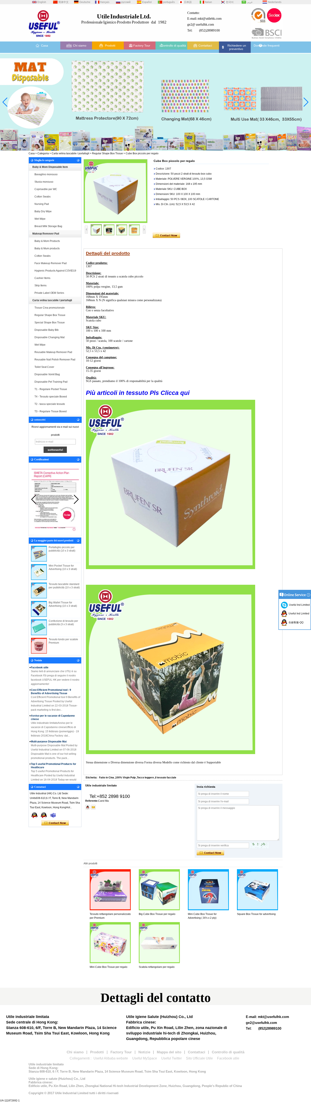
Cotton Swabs (42, 196)
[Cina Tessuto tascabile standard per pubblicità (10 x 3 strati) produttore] (39, 590)
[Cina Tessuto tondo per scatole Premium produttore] (39, 646)
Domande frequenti (266, 45)
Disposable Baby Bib (46, 329)
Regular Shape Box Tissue (107, 153)
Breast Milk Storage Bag (48, 226)
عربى (250, 2)
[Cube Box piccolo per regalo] (115, 191)
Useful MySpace (144, 1058)
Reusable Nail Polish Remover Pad (54, 359)
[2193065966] (87, 807)
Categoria (43, 153)
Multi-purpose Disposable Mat (49, 734)
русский (126, 2)
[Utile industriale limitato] (44, 38)
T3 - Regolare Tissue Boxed (50, 411)
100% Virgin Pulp (125, 777)
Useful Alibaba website (111, 1058)
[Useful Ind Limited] (43, 815)
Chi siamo (79, 45)
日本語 (188, 2)
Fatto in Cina (106, 777)
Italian (208, 2)
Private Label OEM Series (49, 292)
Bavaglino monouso (46, 174)
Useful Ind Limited (299, 604)
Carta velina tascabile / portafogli (70, 153)
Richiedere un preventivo (236, 47)
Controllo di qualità (173, 45)
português (169, 2)
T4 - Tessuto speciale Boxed (50, 396)
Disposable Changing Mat (49, 337)
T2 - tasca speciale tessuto (49, 404)
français (104, 2)
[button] (143, 147)
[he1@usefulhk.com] (93, 807)
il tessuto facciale (165, 777)
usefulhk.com (205, 24)
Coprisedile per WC (45, 189)
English (41, 2)
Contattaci (205, 45)
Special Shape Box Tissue (49, 322)
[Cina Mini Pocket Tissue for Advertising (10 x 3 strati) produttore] (39, 572)
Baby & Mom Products (47, 241)
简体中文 (63, 2)
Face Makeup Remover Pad (50, 263)
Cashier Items (42, 278)
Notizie (144, 1052)
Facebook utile (228, 1058)
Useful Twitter (171, 1058)
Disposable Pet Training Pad (50, 381)
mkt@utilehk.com (210, 18)
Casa (44, 45)
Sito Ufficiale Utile (199, 1058)
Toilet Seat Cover (44, 366)
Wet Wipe (39, 218)
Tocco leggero (145, 777)
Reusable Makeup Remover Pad (53, 352)
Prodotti (110, 45)
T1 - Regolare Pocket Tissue (50, 389)
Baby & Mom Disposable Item (50, 167)
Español (147, 2)
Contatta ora (55, 823)
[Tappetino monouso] (155, 102)
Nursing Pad (41, 204)
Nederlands (274, 2)
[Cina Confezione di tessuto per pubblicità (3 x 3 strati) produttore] (39, 627)
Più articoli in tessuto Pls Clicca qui (138, 392)
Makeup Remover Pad (45, 233)
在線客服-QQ (295, 622)
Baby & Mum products (47, 248)
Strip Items (40, 285)
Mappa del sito (169, 1052)
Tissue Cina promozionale (49, 307)
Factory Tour (141, 45)
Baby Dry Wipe (43, 211)
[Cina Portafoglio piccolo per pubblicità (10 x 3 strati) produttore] (39, 554)
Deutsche (84, 2)
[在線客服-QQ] (34, 815)
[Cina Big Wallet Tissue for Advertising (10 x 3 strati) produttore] (39, 609)
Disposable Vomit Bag (47, 374)
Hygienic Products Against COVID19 (55, 270)
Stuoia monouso (43, 181)
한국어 (230, 2)
